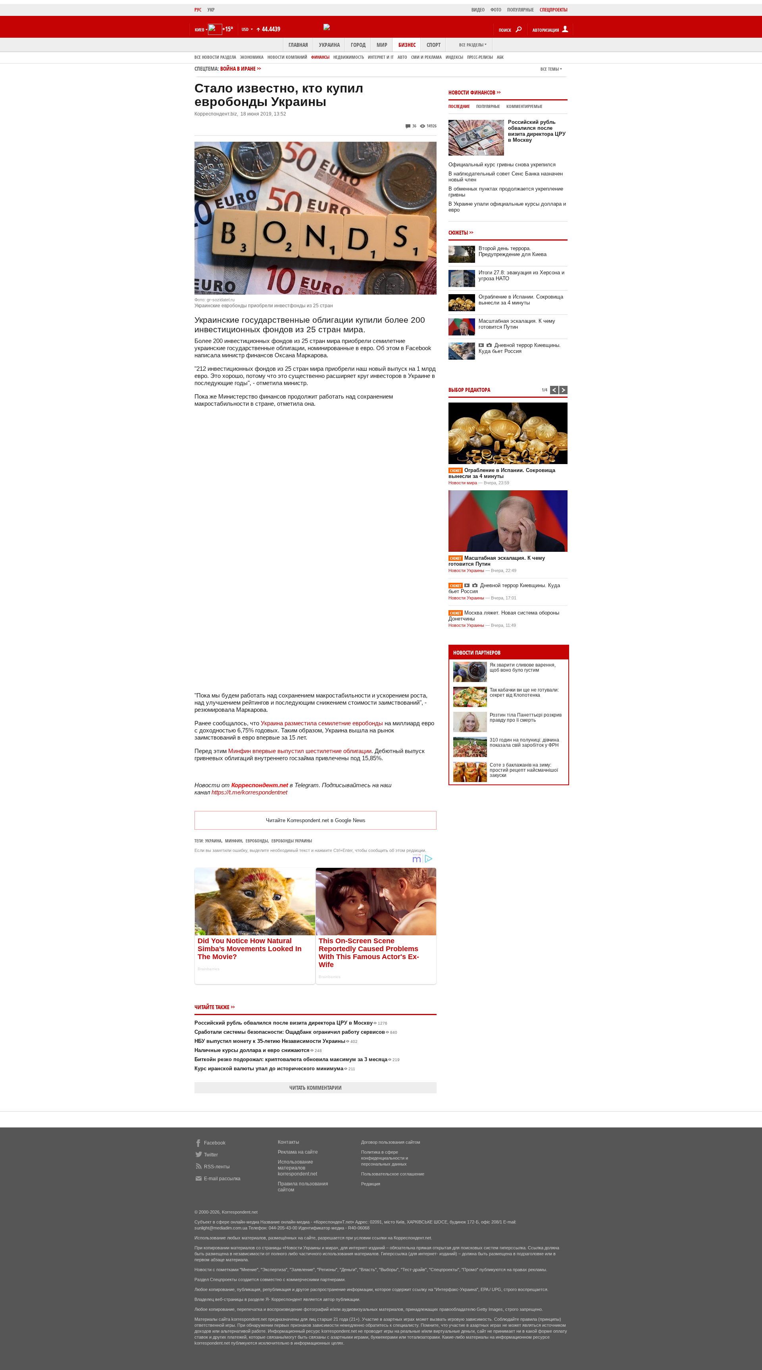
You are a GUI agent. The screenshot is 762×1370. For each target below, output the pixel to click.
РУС (198, 9)
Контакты (288, 1142)
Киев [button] (199, 30)
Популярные (488, 106)
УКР (211, 9)
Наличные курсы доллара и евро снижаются (258, 1050)
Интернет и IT (381, 57)
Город (358, 44)
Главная (298, 44)
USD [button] (246, 29)
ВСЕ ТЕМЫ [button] (550, 69)
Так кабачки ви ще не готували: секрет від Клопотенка (524, 692)
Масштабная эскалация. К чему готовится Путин (517, 324)
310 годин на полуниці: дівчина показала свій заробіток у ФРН (524, 742)
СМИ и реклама (426, 57)
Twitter (211, 1155)
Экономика (252, 57)
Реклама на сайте (298, 1152)
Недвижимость (348, 57)
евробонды (257, 841)
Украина (329, 44)
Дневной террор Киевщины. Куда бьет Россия (520, 348)
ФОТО (496, 9)
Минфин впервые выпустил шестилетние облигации (299, 751)
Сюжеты (458, 232)
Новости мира (462, 482)
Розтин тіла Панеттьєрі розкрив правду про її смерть (526, 717)
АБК (500, 57)
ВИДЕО (478, 9)
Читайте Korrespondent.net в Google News (316, 820)
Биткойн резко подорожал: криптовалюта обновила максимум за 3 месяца (297, 1059)
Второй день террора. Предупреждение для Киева (512, 251)
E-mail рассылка (222, 1178)
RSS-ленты (217, 1167)
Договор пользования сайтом (390, 1142)
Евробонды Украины (291, 841)
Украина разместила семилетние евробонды (322, 723)
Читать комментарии (315, 1087)
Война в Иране (238, 68)
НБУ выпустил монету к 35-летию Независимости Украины (276, 1041)
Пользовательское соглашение (392, 1174)
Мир (382, 44)
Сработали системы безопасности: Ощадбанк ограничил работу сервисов (295, 1032)
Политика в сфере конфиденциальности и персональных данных (384, 1158)
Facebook (214, 1143)
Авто (402, 57)
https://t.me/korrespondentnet (249, 792)
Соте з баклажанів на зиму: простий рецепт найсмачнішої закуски (524, 770)
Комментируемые (524, 106)
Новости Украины (466, 570)
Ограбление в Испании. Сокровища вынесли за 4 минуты (521, 300)
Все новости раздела (215, 57)
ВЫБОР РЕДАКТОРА (469, 389)
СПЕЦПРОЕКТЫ (554, 9)
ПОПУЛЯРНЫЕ (520, 9)
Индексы (454, 57)
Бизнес (407, 44)
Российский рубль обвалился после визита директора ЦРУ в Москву (290, 1023)
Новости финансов (471, 92)
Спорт (434, 44)
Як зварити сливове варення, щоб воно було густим (523, 667)
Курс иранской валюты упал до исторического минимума (274, 1068)
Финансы (320, 57)
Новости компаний (287, 57)
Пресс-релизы (480, 57)
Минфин (233, 841)
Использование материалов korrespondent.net (297, 1168)
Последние (459, 106)
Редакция (370, 1183)
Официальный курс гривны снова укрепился (502, 165)
